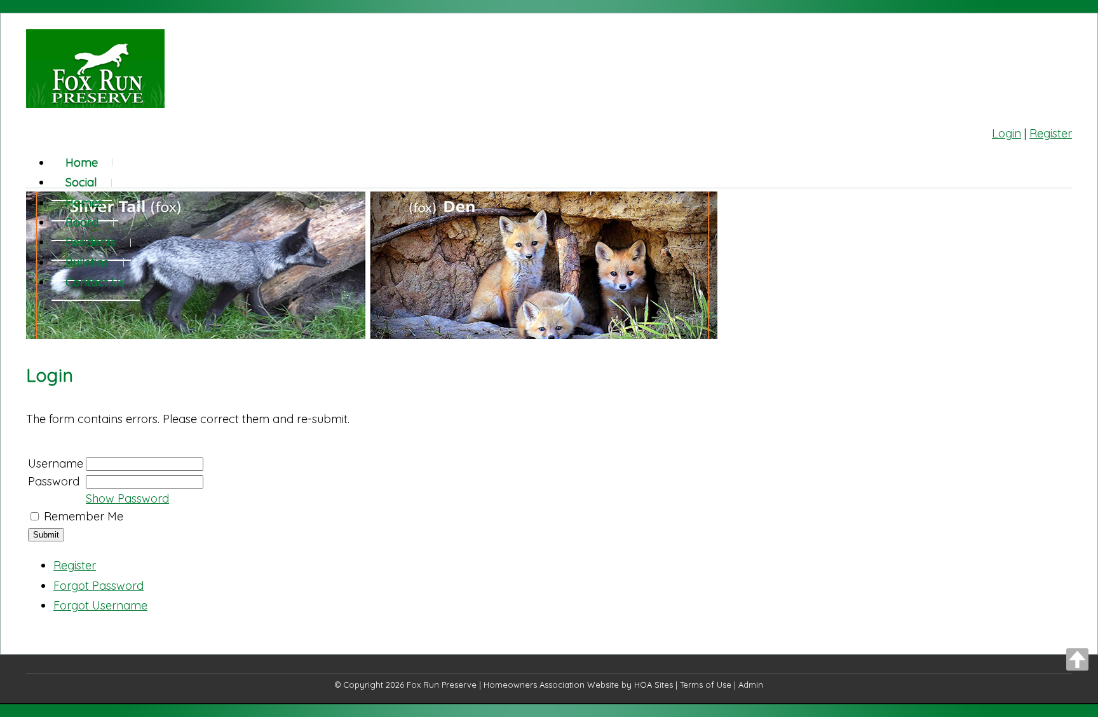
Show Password (127, 498)
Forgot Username (100, 605)
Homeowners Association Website (551, 684)
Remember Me (83, 516)
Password (53, 481)
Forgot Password (98, 585)
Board (81, 222)
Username (55, 463)
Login (1006, 133)
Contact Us (95, 282)
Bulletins (87, 262)
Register (1050, 133)
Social (81, 182)
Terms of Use (705, 684)
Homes (84, 202)
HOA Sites (653, 684)
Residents (90, 242)
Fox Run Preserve (442, 684)
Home (81, 162)
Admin (750, 684)
